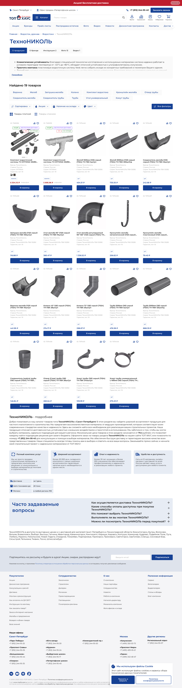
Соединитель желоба (24, 98)
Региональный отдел (157, 640)
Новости (109, 26)
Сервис (151, 580)
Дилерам (62, 588)
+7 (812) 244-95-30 (53, 643)
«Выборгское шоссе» (56, 654)
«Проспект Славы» (18, 647)
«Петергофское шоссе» (57, 661)
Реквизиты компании (113, 604)
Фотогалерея (153, 584)
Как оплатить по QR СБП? (19, 600)
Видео (97, 26)
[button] (23, 157)
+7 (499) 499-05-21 (128, 650)
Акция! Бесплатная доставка (91, 3)
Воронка (17, 92)
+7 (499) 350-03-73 (128, 643)
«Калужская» (126, 641)
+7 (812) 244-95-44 (17, 657)
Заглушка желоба (54, 92)
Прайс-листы (44, 26)
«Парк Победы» (16, 641)
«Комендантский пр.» (92, 641)
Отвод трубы (151, 92)
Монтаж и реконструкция (20, 596)
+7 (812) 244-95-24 (53, 650)
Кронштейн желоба (126, 92)
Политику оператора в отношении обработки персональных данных (62, 564)
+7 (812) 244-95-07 (155, 643)
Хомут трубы (122, 98)
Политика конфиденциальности (60, 679)
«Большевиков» (16, 654)
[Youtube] (17, 674)
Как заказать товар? (17, 608)
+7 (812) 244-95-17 (53, 657)
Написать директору (112, 600)
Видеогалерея (154, 588)
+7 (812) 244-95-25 (17, 643)
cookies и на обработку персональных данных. (55, 684)
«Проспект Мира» (128, 647)
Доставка (13, 592)
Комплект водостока (97, 92)
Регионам (63, 592)
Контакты (154, 26)
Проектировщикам (67, 596)
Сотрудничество (110, 588)
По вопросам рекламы (68, 604)
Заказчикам (64, 580)
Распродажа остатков (67, 26)
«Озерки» (13, 661)
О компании (109, 580)
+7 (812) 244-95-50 (90, 643)
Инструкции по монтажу (19, 604)
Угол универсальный (97, 98)
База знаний (14, 624)
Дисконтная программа (131, 26)
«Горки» (123, 654)
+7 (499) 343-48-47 (128, 657)
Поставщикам (64, 600)
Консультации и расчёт (19, 588)
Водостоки (48, 34)
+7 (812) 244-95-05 (17, 650)
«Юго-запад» (52, 641)
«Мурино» (50, 647)
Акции (15, 26)
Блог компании (154, 596)
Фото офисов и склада (113, 608)
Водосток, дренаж (29, 34)
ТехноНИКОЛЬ (64, 34)
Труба (75, 98)
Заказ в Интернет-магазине (21, 612)
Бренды (28, 26)
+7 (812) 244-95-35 (17, 663)
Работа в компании (112, 596)
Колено (75, 92)
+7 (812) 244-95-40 (54, 663)
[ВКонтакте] (11, 674)
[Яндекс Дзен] (23, 674)
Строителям (64, 584)
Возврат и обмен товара (19, 620)
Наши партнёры (110, 584)
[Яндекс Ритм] (29, 674)
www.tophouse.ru (20, 682)
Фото (86, 26)
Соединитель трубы (53, 98)
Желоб (33, 92)
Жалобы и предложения (19, 616)
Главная (13, 34)
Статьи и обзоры (155, 592)
